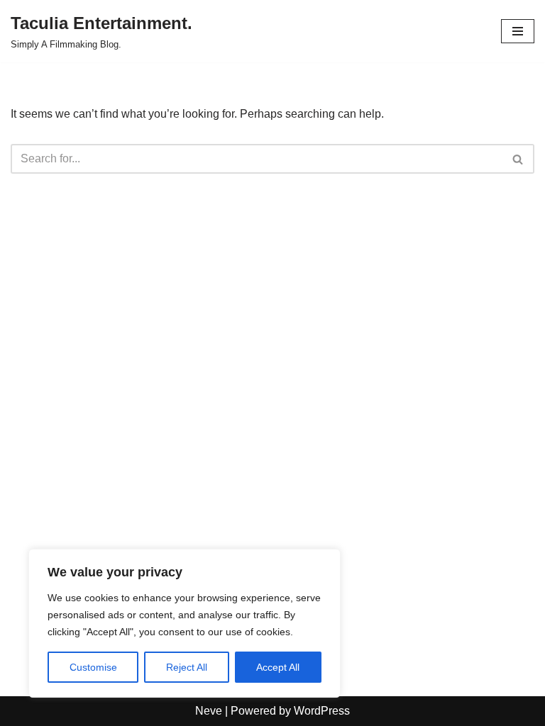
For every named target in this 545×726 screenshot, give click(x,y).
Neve (208, 711)
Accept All (277, 667)
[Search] (518, 159)
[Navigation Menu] (517, 31)
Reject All (186, 667)
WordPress (322, 711)
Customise (93, 667)
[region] (184, 623)
